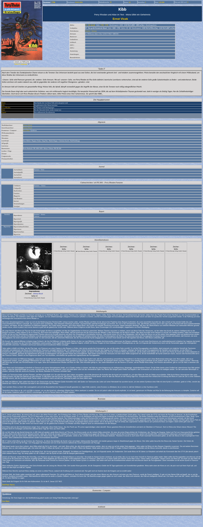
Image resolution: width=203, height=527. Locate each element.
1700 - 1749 (104, 25)
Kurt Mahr (26, 130)
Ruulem (87, 31)
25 (86, 25)
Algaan (3, 112)
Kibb (3, 105)
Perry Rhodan (5, 107)
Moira (3, 103)
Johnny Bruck (27, 125)
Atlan (3, 110)
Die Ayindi (91, 25)
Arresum (94, 31)
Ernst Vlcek (122, 18)
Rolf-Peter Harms (8, 485)
